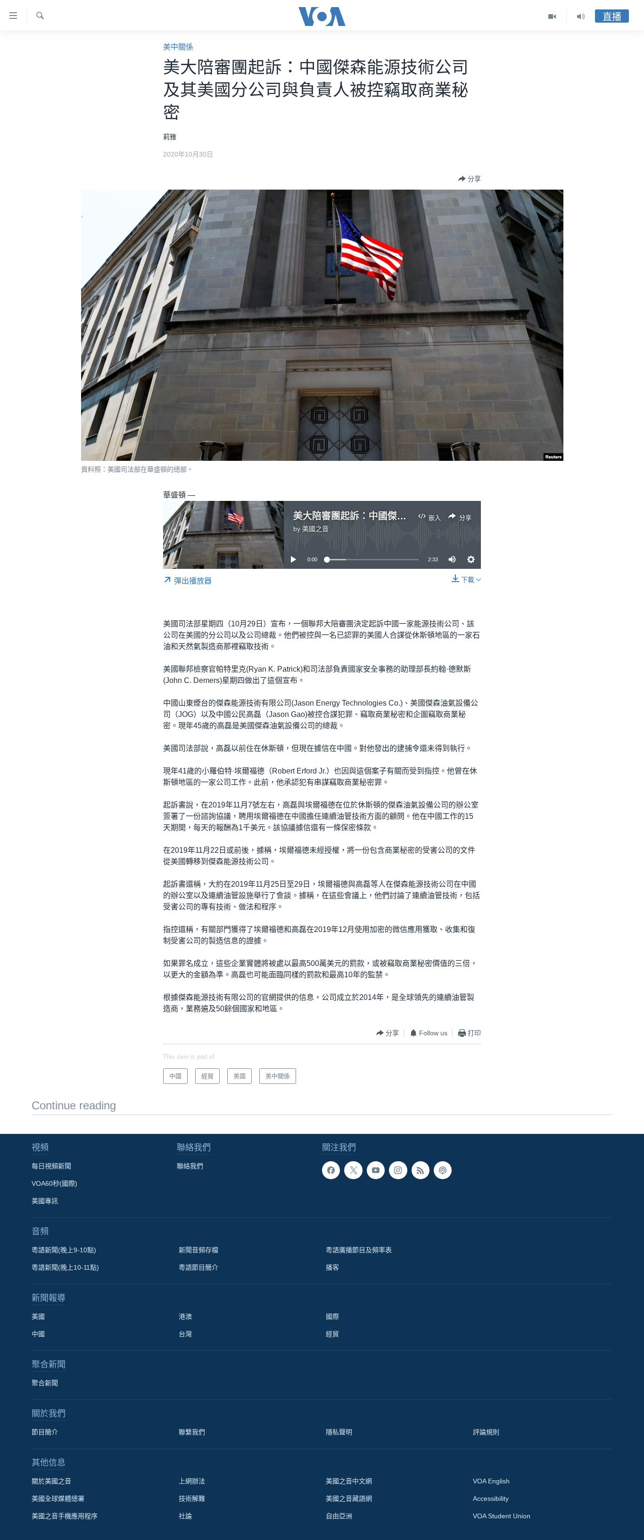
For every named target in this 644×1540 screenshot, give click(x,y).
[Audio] (581, 16)
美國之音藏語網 (349, 1498)
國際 (332, 1316)
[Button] (469, 178)
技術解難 (192, 1498)
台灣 (185, 1334)
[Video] (552, 16)
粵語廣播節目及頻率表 (359, 1250)
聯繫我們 (192, 1432)
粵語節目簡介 (198, 1267)
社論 (185, 1516)
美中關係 (178, 47)
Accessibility (491, 1498)
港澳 (185, 1316)
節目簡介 (45, 1432)
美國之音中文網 (349, 1481)
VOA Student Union (501, 1516)
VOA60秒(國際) (54, 1183)
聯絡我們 (190, 1166)
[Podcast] (443, 1170)
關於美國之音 (51, 1481)
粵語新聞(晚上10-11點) (65, 1267)
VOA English (491, 1481)
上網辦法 (192, 1481)
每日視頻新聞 (51, 1166)
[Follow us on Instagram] (398, 1170)
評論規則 (486, 1432)
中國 (38, 1334)
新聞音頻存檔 (198, 1250)
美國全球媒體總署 (58, 1498)
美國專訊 (45, 1201)
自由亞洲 (339, 1516)
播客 (332, 1267)
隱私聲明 (339, 1432)
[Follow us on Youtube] (376, 1170)
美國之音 (315, 529)
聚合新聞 (45, 1383)
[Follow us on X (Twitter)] (353, 1170)
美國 (38, 1316)
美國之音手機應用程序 (65, 1516)
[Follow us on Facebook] (331, 1170)
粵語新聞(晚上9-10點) (64, 1250)
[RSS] (420, 1170)
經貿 (332, 1334)
